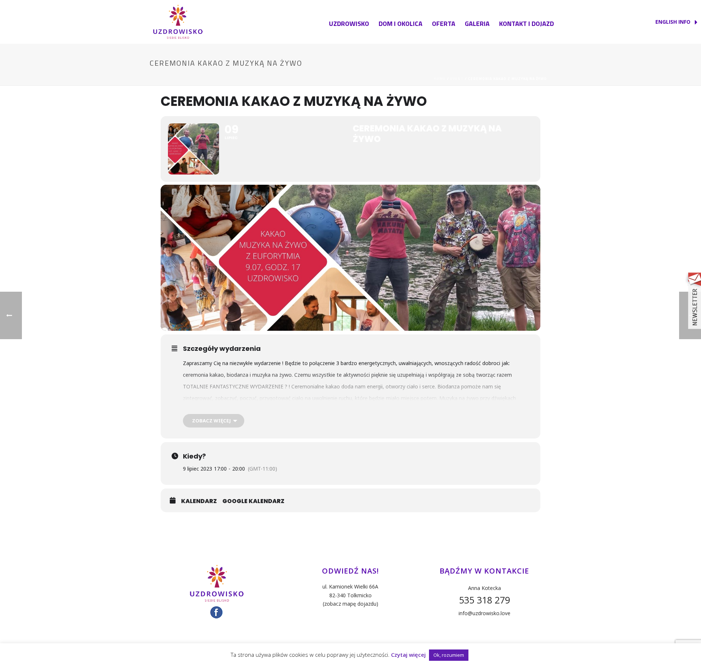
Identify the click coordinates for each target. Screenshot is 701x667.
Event (457, 78)
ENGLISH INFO (673, 21)
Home (440, 78)
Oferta (443, 23)
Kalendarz (199, 501)
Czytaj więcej (408, 654)
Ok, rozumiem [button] (448, 655)
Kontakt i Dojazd (526, 23)
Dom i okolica (400, 23)
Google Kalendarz (253, 501)
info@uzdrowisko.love (484, 613)
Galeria (477, 23)
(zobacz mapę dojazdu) (350, 603)
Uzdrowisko (349, 23)
